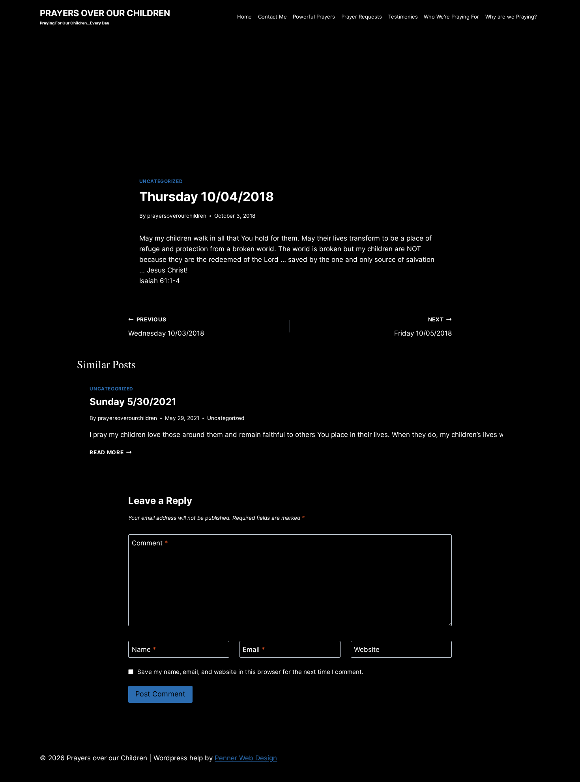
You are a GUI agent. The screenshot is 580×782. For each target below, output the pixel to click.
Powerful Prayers (314, 16)
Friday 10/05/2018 (423, 326)
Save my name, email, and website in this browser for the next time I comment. (250, 672)
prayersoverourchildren (176, 216)
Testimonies (403, 16)
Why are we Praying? (511, 16)
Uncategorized (161, 181)
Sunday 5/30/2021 (133, 401)
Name (144, 649)
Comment (150, 543)
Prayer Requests (361, 16)
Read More (111, 452)
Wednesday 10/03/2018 (166, 326)
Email (254, 649)
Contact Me (272, 16)
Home (244, 16)
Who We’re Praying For (451, 16)
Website (367, 649)
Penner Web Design (246, 758)
